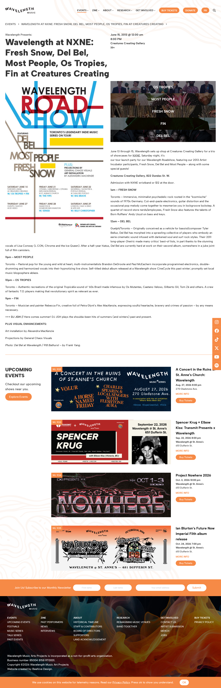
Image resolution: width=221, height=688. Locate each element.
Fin (163, 124)
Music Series (15, 630)
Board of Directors (87, 630)
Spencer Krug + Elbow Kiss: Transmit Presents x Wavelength (195, 427)
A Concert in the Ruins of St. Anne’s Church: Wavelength (195, 374)
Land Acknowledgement (90, 639)
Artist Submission (172, 626)
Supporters (81, 635)
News (44, 626)
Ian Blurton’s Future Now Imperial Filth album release (195, 533)
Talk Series (14, 635)
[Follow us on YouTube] (216, 357)
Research (123, 10)
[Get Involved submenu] (154, 10)
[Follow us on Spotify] (216, 365)
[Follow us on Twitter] (216, 348)
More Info (182, 393)
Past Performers (52, 622)
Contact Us (168, 622)
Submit (196, 587)
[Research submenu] (131, 10)
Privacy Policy (204, 622)
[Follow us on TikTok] (216, 339)
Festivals (13, 626)
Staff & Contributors (88, 626)
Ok (184, 682)
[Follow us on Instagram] (216, 322)
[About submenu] (113, 10)
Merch (165, 630)
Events (81, 10)
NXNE (136, 155)
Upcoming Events (18, 622)
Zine (94, 10)
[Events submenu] (88, 10)
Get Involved (144, 10)
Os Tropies (163, 87)
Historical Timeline (86, 622)
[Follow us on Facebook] (216, 331)
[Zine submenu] (99, 10)
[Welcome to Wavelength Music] (20, 10)
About (107, 10)
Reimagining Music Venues (133, 622)
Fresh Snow (163, 111)
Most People (163, 99)
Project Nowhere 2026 (193, 475)
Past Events (15, 639)
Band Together (127, 626)
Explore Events (18, 396)
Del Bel (163, 136)
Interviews (48, 630)
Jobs (164, 635)
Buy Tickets (185, 400)
